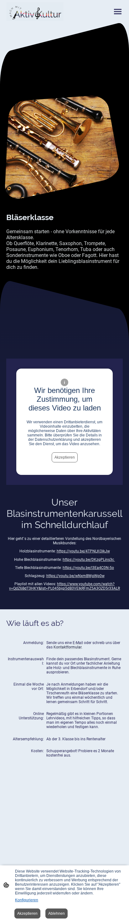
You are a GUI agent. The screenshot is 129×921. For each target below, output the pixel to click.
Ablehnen (56, 913)
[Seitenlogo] (34, 11)
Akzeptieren (64, 457)
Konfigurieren (26, 900)
